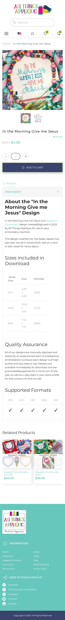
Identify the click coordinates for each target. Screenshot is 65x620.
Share (59, 136)
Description (13, 191)
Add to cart (34, 167)
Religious (52, 220)
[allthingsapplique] (32, 9)
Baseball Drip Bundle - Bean (47, 473)
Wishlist (11, 183)
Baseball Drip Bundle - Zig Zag (16, 473)
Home (6, 43)
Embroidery (12, 224)
